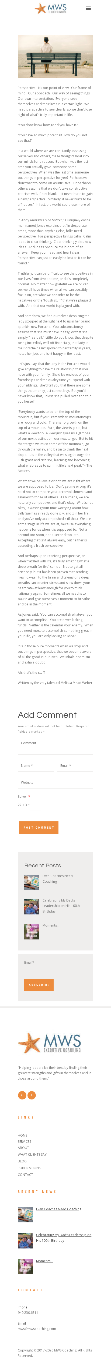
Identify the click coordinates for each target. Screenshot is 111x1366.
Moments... (51, 925)
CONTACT (25, 1174)
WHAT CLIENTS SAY (32, 1154)
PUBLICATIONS (29, 1168)
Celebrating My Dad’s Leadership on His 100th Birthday (61, 906)
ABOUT (23, 1147)
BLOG (22, 1161)
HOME (22, 1135)
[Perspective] (55, 56)
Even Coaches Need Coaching (58, 1209)
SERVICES (24, 1141)
